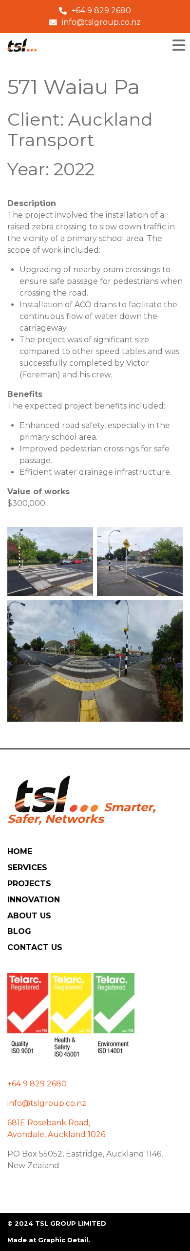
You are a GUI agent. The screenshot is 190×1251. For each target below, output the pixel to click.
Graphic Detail (63, 1240)
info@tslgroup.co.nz (46, 1103)
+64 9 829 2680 (37, 1083)
